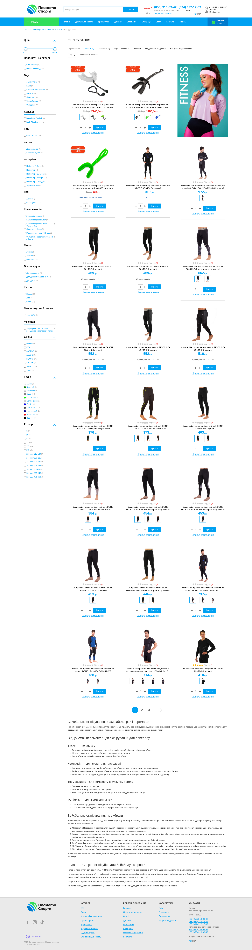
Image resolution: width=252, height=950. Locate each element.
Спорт (84, 912)
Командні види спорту (43, 30)
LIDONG (30, 359)
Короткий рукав (33, 153)
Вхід (161, 908)
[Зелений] (148, 117)
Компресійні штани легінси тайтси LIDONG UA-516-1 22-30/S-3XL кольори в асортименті (147, 589)
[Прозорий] (82, 117)
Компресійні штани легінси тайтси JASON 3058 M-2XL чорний (93, 348)
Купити (209, 208)
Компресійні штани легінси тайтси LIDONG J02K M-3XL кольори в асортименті (92, 427)
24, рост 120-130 (33, 462)
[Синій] (158, 117)
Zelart (28, 370)
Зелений (30, 387)
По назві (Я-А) (104, 49)
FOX (28, 347)
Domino (29, 343)
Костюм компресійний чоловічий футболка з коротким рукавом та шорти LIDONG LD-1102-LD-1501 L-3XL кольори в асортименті (148, 670)
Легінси (29, 93)
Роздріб (146, 8)
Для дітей (30, 281)
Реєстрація (164, 912)
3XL (28, 450)
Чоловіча (30, 260)
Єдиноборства (87, 920)
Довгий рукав (32, 149)
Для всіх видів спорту (91, 937)
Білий (29, 384)
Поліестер (30, 170)
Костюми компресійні (35, 90)
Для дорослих (32, 273)
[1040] (54, 48)
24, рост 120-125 (33, 458)
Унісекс (29, 256)
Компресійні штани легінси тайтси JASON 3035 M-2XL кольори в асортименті (203, 267)
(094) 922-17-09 (190, 7)
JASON (29, 355)
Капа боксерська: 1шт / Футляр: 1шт (36, 225)
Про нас (183, 22)
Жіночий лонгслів (34, 216)
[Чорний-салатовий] (88, 438)
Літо (28, 298)
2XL (28, 446)
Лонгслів (30, 97)
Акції (115, 49)
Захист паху (31, 82)
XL (27, 442)
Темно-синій (32, 411)
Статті (158, 22)
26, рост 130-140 (33, 469)
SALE (83, 908)
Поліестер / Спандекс (36, 182)
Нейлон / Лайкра (33, 166)
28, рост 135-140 (33, 473)
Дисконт (117, 22)
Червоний (31, 415)
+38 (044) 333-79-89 (198, 921)
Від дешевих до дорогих (156, 49)
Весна (29, 294)
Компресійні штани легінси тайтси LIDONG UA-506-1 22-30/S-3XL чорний (92, 589)
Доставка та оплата (84, 22)
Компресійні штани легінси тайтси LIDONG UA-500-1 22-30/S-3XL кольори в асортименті (147, 508)
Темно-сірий (32, 408)
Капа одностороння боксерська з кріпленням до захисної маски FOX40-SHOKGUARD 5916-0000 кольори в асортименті (148, 106)
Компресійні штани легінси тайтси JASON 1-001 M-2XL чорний (93, 267)
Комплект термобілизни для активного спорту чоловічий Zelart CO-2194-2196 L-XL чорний (203, 186)
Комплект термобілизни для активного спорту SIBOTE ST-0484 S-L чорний (148, 186)
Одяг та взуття (87, 932)
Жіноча (29, 252)
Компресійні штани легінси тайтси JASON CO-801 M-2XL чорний (203, 348)
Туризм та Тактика (89, 928)
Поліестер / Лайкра (34, 178)
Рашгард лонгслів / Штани (38, 233)
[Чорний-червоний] (153, 681)
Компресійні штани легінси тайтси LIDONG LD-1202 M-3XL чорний (202, 427)
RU (195, 14)
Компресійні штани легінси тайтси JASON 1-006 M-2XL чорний (148, 267)
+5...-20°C (30, 315)
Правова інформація (133, 932)
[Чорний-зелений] (148, 519)
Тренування (86, 924)
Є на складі (31, 65)
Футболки (30, 105)
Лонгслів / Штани (34, 229)
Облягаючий (31, 136)
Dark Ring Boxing (33, 122)
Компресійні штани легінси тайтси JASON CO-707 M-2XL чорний (148, 348)
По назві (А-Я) (88, 49)
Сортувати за (74, 49)
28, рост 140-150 (33, 477)
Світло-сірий (32, 401)
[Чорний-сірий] (197, 279)
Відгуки (98, 101)
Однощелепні (32, 203)
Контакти (170, 22)
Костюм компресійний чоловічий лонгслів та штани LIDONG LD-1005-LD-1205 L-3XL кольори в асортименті (93, 670)
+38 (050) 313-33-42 (198, 919)
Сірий (29, 394)
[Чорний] (93, 117)
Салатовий (31, 398)
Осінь (28, 302)
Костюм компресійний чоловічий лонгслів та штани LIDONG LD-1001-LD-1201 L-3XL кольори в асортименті (203, 589)
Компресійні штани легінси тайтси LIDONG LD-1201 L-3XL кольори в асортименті (147, 427)
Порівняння (164, 916)
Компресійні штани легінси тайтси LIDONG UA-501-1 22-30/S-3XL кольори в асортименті (202, 508)
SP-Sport (30, 367)
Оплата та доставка (132, 912)
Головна (66, 22)
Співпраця (146, 22)
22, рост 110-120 (33, 454)
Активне (30, 199)
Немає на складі (33, 69)
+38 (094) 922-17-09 (198, 924)
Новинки (137, 49)
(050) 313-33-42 (165, 7)
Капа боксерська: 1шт (36, 220)
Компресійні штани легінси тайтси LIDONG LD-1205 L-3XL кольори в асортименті (92, 508)
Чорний (30, 418)
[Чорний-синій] (207, 279)
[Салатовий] (103, 117)
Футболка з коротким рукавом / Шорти (39, 238)
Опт (148, 13)
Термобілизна (32, 101)
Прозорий (31, 391)
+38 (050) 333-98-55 (198, 929)
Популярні (125, 49)
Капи (28, 86)
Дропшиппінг (103, 22)
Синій (29, 404)
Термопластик (32, 185)
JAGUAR (30, 351)
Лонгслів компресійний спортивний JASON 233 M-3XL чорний (202, 669)
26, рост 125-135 (33, 466)
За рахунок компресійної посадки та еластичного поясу (39, 329)
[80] (25, 48)
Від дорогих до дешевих (181, 49)
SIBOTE (30, 363)
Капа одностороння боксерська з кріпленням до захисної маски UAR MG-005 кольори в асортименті (92, 187)
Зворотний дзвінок (163, 13)
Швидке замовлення (93, 133)
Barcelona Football (34, 118)
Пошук (131, 9)
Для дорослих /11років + (37, 277)
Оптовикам (131, 22)
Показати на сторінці (88, 55)
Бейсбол (58, 30)
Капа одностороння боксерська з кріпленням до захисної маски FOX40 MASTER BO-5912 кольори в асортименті (92, 106)
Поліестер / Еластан (35, 174)
